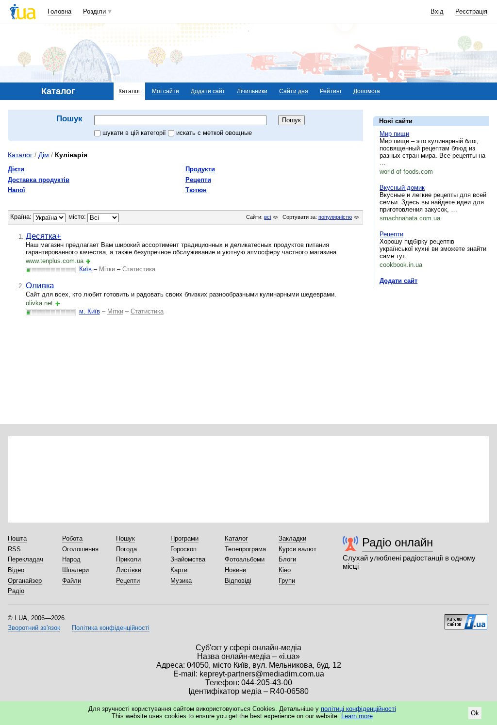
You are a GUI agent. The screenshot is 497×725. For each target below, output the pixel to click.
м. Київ (89, 311)
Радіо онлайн (397, 542)
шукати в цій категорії (135, 132)
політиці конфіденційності (358, 708)
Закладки (292, 538)
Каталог (129, 91)
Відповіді (238, 580)
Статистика (138, 269)
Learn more (357, 716)
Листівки (128, 570)
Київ (85, 269)
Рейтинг (331, 91)
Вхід (437, 11)
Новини (235, 570)
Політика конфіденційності (110, 627)
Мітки (107, 269)
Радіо (16, 590)
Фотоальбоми (245, 559)
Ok (475, 713)
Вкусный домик (402, 187)
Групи (287, 580)
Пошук (125, 538)
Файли (71, 580)
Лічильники (252, 91)
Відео (16, 570)
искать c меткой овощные (214, 132)
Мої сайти (165, 91)
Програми (184, 538)
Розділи (94, 11)
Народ (71, 559)
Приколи (128, 559)
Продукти (200, 169)
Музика (181, 580)
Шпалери (75, 570)
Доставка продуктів (38, 179)
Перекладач (25, 559)
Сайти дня (293, 91)
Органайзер (25, 580)
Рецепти (391, 234)
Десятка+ (43, 236)
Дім (43, 155)
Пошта (17, 538)
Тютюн (196, 190)
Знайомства (187, 559)
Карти (178, 570)
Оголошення (80, 549)
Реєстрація (471, 11)
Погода (126, 549)
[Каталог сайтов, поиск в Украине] (466, 618)
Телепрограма (245, 549)
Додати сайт (208, 91)
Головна (59, 11)
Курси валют (297, 549)
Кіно (285, 570)
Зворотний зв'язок (34, 627)
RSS (14, 549)
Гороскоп (183, 549)
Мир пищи (394, 133)
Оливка (40, 285)
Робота (72, 538)
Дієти (16, 169)
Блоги (287, 559)
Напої (16, 190)
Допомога (366, 91)
